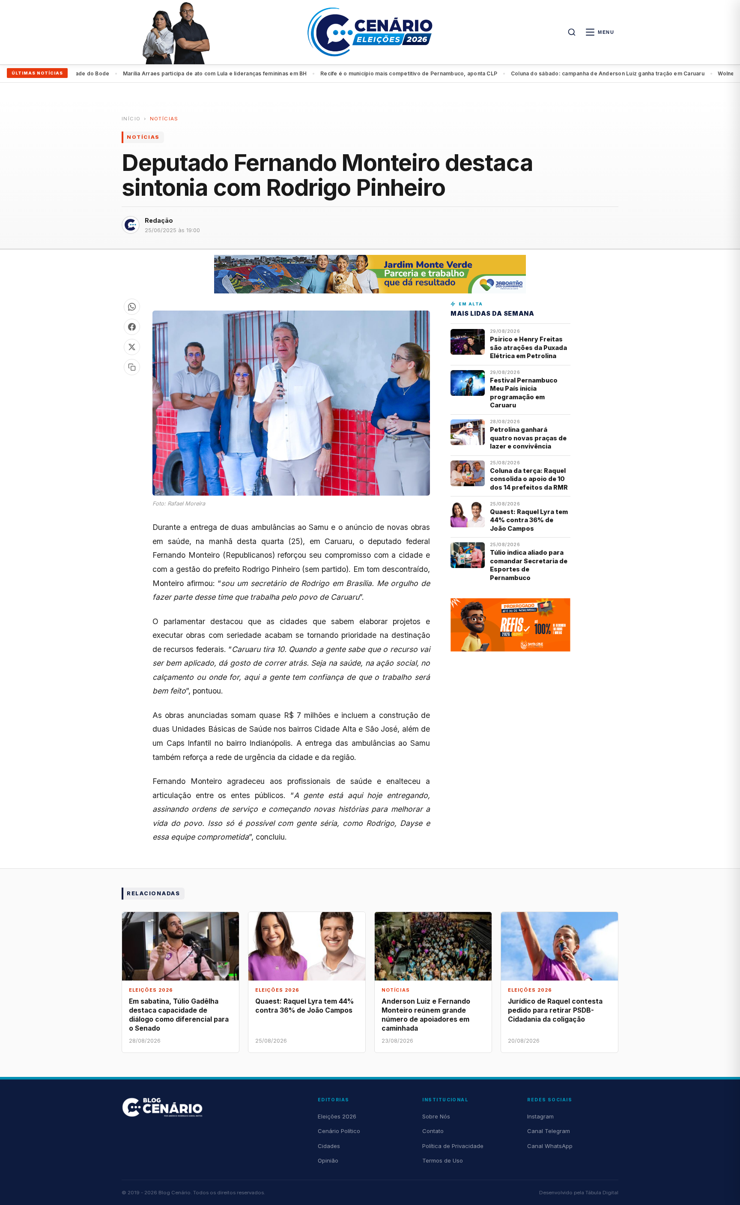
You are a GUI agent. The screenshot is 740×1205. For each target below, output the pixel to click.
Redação (159, 220)
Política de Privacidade (452, 1145)
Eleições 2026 (337, 1116)
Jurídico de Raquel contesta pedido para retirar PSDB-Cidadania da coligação (555, 1010)
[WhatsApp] (132, 307)
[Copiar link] (132, 367)
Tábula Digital (601, 1193)
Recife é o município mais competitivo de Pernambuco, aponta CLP (377, 73)
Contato (433, 1130)
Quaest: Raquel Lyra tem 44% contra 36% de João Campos (529, 520)
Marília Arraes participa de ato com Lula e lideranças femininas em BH (184, 73)
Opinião (328, 1160)
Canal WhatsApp (550, 1145)
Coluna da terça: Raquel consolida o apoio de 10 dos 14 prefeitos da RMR (529, 479)
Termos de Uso (442, 1160)
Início (131, 119)
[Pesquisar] (571, 32)
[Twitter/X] (132, 347)
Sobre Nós (436, 1116)
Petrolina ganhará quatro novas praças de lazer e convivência (528, 438)
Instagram (540, 1116)
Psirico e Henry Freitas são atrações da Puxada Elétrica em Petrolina (528, 347)
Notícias (164, 119)
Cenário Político (339, 1130)
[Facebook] (132, 327)
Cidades (329, 1145)
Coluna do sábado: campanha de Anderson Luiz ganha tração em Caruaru (577, 73)
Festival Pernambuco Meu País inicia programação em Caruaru (524, 393)
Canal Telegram (548, 1130)
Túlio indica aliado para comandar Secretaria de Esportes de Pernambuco (528, 565)
